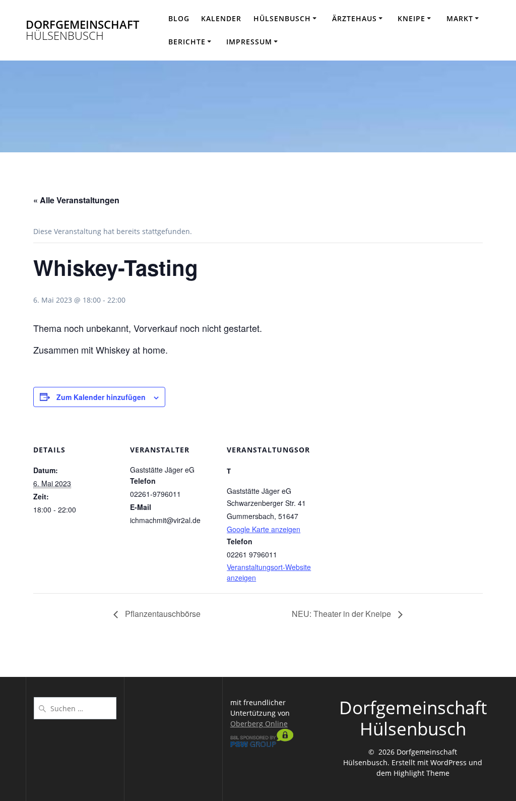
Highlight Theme (421, 773)
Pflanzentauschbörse (162, 613)
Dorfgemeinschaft (82, 30)
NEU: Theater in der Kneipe (342, 613)
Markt (459, 18)
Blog (178, 18)
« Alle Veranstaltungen (76, 200)
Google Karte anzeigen (263, 529)
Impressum (249, 41)
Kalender (221, 18)
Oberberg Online (259, 723)
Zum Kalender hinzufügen (101, 397)
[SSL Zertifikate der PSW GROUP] (261, 744)
